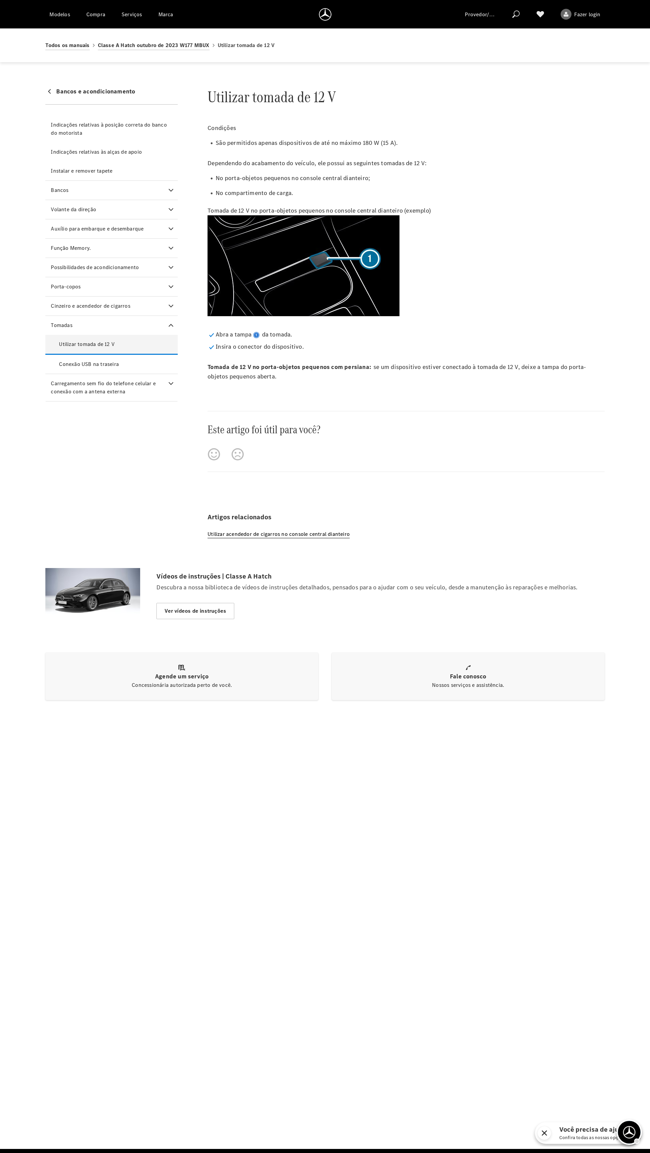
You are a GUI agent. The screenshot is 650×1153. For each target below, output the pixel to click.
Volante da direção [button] (73, 209)
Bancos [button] (59, 190)
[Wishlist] (540, 14)
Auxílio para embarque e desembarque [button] (97, 228)
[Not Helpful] (237, 454)
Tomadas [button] (61, 325)
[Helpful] (214, 454)
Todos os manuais (67, 45)
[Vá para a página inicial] (325, 14)
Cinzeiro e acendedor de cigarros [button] (90, 305)
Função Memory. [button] (71, 248)
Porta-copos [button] (66, 286)
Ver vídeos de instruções (195, 610)
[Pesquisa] (516, 14)
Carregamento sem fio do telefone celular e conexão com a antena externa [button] (103, 387)
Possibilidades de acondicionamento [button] (95, 267)
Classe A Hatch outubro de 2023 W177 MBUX (154, 45)
